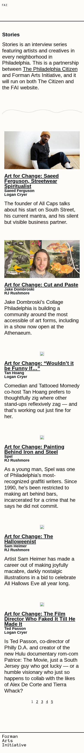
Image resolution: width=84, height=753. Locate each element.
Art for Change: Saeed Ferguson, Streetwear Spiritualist (31, 181)
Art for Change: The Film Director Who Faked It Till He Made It (39, 619)
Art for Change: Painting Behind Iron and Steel (34, 449)
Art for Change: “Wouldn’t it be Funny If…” (39, 365)
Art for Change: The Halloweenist (28, 538)
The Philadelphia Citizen (50, 69)
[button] (79, 5)
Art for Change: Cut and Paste (41, 285)
